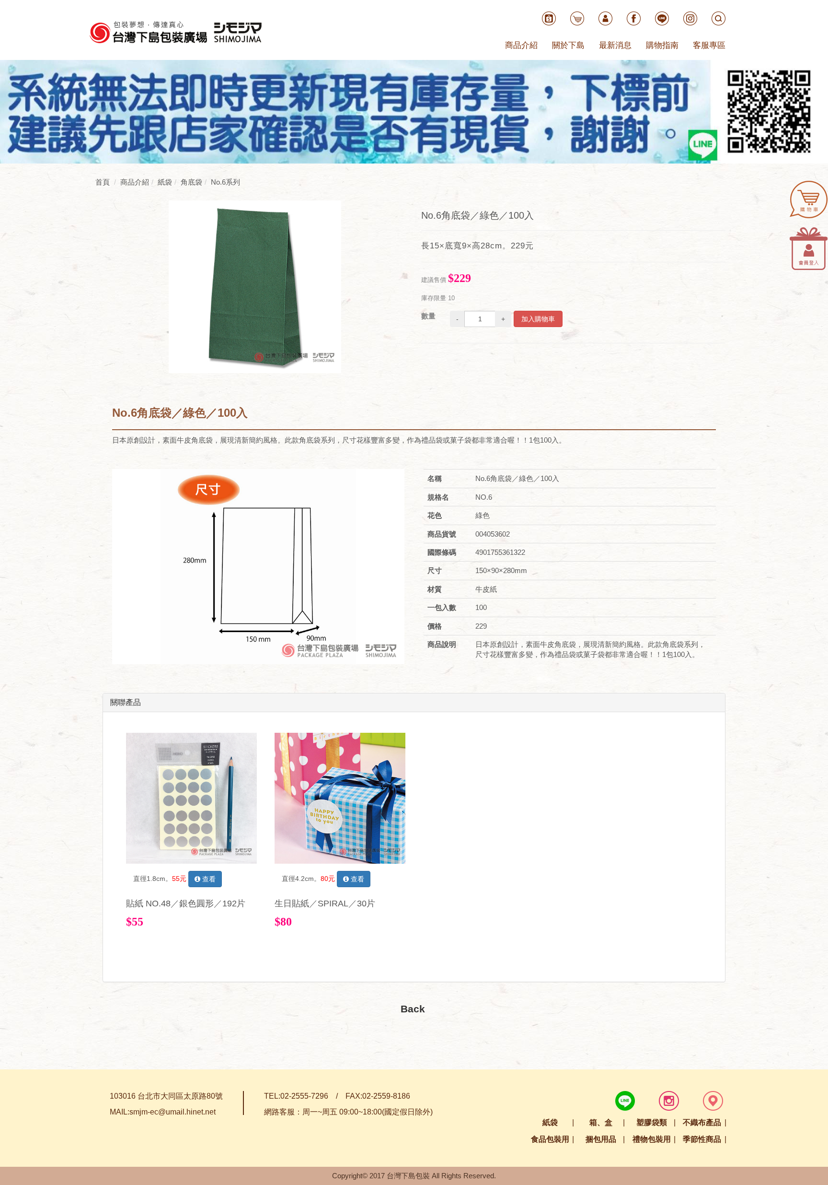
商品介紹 (521, 45)
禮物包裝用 (651, 1139)
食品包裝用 (550, 1139)
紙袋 (550, 1122)
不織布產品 (702, 1122)
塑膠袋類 (651, 1122)
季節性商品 (702, 1139)
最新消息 (615, 45)
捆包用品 (601, 1139)
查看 (208, 879)
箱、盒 (600, 1122)
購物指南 (662, 45)
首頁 (102, 182)
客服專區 (709, 45)
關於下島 (568, 45)
